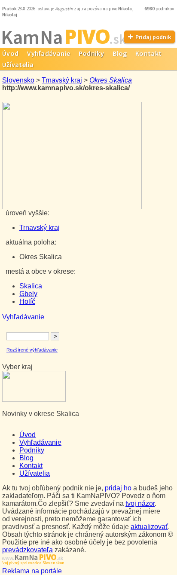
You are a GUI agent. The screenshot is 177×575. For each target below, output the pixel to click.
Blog (120, 53)
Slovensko (18, 80)
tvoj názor (140, 503)
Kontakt (148, 53)
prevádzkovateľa (27, 550)
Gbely (28, 293)
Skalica (30, 286)
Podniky (91, 53)
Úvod (27, 434)
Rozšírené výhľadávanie (32, 349)
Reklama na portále (32, 571)
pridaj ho (118, 488)
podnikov (159, 9)
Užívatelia (34, 473)
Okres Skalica (110, 80)
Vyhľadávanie (48, 53)
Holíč (27, 301)
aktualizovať (149, 526)
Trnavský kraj (62, 80)
